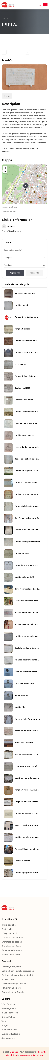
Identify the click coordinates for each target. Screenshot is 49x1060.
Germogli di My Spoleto (13, 992)
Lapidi (7, 96)
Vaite (4, 1021)
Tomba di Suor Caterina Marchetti (27, 376)
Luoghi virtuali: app (11, 1034)
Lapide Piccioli (21, 305)
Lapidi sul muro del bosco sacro (27, 778)
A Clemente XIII (22, 695)
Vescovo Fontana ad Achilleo (27, 612)
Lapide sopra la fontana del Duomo (27, 837)
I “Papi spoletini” (10, 933)
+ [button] (5, 167)
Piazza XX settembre (11, 231)
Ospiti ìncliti (7, 929)
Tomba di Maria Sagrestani (27, 317)
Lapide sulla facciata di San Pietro (27, 411)
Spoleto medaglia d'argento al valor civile (27, 648)
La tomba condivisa (24, 400)
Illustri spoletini (9, 925)
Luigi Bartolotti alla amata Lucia (27, 423)
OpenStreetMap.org (11, 211)
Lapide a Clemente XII (25, 577)
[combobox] (24, 257)
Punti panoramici (9, 1029)
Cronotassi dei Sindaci (12, 937)
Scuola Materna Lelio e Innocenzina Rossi (27, 624)
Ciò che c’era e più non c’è (14, 983)
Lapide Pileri (20, 707)
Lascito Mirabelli (22, 861)
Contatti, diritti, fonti (11, 966)
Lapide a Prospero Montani (27, 542)
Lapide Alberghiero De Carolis (27, 471)
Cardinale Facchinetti (24, 683)
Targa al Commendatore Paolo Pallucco (27, 482)
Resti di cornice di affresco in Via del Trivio (27, 825)
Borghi (5, 1025)
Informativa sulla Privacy (31, 1055)
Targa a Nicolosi (22, 329)
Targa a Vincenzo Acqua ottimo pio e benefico (27, 790)
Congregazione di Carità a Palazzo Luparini (27, 766)
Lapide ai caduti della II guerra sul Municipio (27, 636)
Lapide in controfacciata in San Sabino (27, 352)
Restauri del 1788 (22, 388)
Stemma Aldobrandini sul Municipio (27, 672)
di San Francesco (10, 1012)
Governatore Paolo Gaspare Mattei (27, 754)
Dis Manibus (20, 364)
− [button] (5, 171)
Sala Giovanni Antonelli (25, 293)
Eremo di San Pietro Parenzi (27, 601)
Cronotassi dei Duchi (11, 946)
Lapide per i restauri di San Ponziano (27, 813)
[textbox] (8, 257)
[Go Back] (4, 52)
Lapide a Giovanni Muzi (25, 435)
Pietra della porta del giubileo (27, 565)
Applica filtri (15, 273)
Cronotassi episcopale (12, 942)
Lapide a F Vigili (22, 553)
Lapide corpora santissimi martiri (27, 494)
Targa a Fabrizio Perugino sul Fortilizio (27, 506)
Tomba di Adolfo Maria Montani (27, 530)
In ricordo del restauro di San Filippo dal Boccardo (27, 447)
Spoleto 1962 (8, 979)
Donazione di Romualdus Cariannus (27, 459)
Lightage (14, 1052)
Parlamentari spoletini (12, 950)
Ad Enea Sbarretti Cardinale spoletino (27, 660)
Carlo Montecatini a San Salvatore (27, 589)
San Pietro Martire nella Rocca (27, 518)
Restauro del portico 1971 (26, 731)
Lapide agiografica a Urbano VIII (27, 872)
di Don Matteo (8, 1017)
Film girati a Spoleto (11, 988)
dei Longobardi (9, 1008)
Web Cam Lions (9, 1004)
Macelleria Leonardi (24, 742)
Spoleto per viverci (11, 954)
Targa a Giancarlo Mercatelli (27, 802)
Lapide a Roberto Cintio (26, 341)
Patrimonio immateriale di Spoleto (18, 975)
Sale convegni (8, 1038)
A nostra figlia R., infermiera (27, 719)
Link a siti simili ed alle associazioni (18, 971)
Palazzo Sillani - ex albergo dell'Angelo (27, 849)
